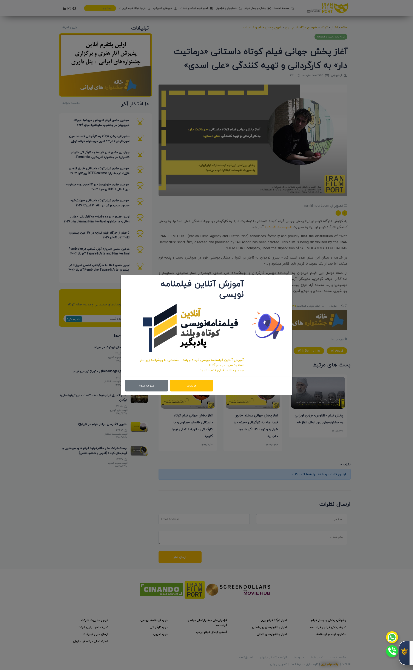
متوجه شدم (146, 385)
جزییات (192, 385)
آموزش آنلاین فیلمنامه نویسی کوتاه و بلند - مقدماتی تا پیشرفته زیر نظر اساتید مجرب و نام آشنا (192, 362)
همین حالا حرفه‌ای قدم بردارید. (221, 370)
